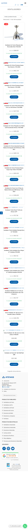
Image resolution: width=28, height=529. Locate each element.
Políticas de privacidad (14, 469)
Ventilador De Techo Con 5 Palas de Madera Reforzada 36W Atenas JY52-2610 (14, 190)
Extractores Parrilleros (9, 435)
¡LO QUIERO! (14, 56)
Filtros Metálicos (7, 438)
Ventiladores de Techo (9, 402)
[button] (25, 526)
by (15, 459)
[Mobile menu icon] (25, 3)
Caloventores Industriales (9, 427)
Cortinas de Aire (7, 433)
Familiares (6, 418)
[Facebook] (4, 448)
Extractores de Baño (8, 413)
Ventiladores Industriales (9, 424)
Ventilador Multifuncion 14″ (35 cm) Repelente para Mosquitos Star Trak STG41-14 (14, 292)
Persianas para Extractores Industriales (13, 441)
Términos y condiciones (13, 468)
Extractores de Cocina (9, 410)
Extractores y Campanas (9, 416)
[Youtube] (12, 448)
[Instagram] (8, 448)
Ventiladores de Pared (9, 407)
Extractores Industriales (9, 430)
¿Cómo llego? (6, 387)
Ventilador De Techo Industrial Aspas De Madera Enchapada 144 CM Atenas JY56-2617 (14, 147)
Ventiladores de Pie (8, 405)
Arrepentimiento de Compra (10, 395)
